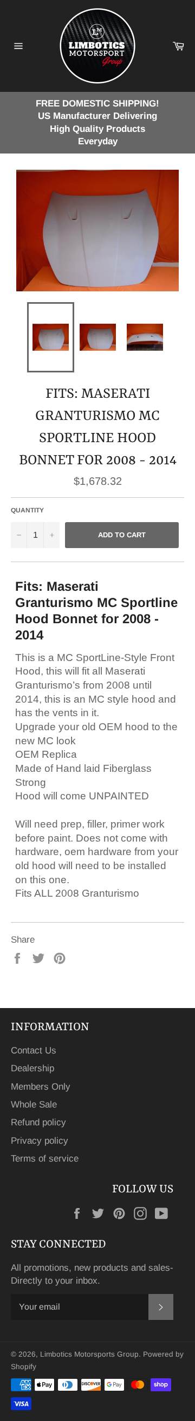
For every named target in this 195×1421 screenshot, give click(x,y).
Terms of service (45, 1158)
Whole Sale (34, 1104)
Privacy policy (39, 1141)
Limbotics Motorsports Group (89, 1354)
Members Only (40, 1087)
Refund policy (38, 1122)
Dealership (32, 1068)
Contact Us (33, 1050)
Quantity (27, 510)
